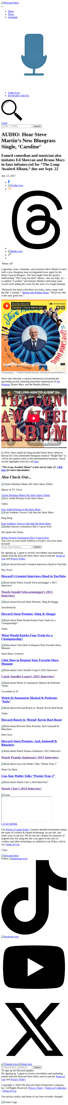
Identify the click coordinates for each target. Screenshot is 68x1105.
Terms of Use (12, 844)
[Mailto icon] (15, 251)
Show (11, 11)
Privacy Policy (18, 558)
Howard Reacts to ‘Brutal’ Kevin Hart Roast (31, 719)
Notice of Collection (55, 1088)
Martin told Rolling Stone (35, 292)
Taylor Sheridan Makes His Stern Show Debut (25, 495)
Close (4, 123)
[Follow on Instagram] (18, 858)
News (11, 14)
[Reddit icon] (9, 189)
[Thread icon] (37, 248)
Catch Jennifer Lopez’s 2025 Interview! (27, 676)
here (36, 461)
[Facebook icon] (9, 182)
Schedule (12, 17)
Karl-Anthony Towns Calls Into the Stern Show (26, 523)
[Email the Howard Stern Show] (25, 1064)
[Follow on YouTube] (34, 995)
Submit (37, 547)
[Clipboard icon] (9, 255)
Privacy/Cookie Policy (18, 829)
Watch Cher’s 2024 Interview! (21, 788)
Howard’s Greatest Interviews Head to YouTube (33, 576)
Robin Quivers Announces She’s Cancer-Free (25, 537)
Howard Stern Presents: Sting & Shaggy (28, 614)
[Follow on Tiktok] (34, 933)
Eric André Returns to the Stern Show (21, 509)
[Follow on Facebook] (10, 936)
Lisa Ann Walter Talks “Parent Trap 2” (28, 776)
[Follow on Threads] (9, 1064)
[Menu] (2, 6)
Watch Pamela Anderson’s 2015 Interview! (30, 757)
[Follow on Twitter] (34, 1061)
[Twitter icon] (15, 185)
